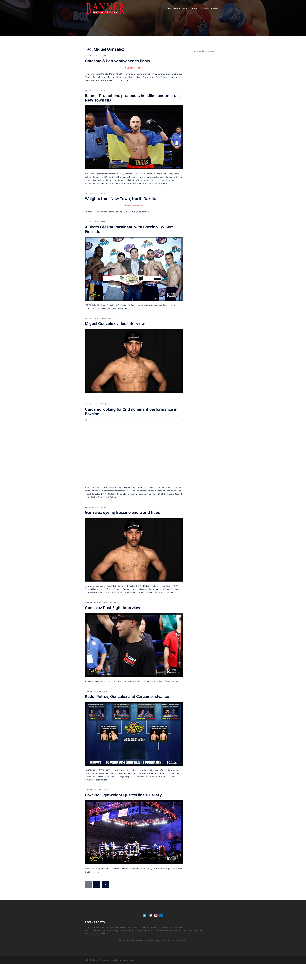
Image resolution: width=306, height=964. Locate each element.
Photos (107, 790)
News (103, 55)
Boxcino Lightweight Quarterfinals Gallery (123, 795)
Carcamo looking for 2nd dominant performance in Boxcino (131, 411)
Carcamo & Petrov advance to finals (117, 61)
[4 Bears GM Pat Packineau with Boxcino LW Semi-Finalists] (134, 268)
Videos (110, 318)
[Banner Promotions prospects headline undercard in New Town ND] (134, 137)
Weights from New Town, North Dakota (120, 198)
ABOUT (177, 8)
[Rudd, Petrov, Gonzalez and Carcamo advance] (134, 733)
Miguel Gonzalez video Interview (115, 323)
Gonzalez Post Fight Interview (112, 607)
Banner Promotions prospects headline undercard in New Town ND (133, 97)
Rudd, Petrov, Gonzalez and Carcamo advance (127, 696)
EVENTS (205, 8)
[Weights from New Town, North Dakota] (134, 205)
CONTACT (215, 8)
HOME (168, 8)
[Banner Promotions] (105, 8)
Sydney (133, 960)
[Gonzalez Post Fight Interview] (134, 644)
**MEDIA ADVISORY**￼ (96, 934)
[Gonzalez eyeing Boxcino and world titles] (134, 549)
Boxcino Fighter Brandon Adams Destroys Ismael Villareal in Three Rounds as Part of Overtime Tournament (133, 927)
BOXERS (195, 8)
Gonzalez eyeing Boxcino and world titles (122, 512)
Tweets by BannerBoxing (203, 51)
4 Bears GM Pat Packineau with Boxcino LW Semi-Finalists (130, 229)
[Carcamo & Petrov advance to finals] (134, 67)
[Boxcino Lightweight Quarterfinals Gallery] (134, 832)
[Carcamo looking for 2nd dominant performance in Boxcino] (134, 451)
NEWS (185, 8)
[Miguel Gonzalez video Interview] (134, 360)
